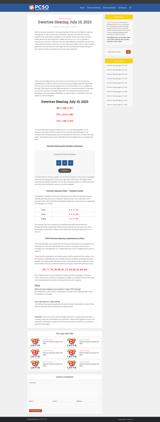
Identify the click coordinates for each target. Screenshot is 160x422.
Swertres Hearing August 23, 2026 (117, 96)
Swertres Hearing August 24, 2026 (117, 91)
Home (82, 8)
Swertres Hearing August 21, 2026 (117, 105)
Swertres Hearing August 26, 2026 (117, 83)
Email (55, 401)
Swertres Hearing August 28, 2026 (117, 74)
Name (31, 401)
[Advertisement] (65, 66)
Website (79, 401)
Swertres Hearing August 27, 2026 (117, 78)
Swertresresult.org (112, 22)
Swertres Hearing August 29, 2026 (117, 70)
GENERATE (64, 170)
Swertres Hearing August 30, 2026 (117, 65)
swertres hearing (76, 39)
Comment (32, 383)
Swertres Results (109, 8)
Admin (75, 27)
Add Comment (65, 27)
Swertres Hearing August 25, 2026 (117, 87)
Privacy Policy (122, 419)
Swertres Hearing (93, 8)
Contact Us (130, 419)
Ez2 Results (122, 8)
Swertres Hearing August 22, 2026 (117, 100)
